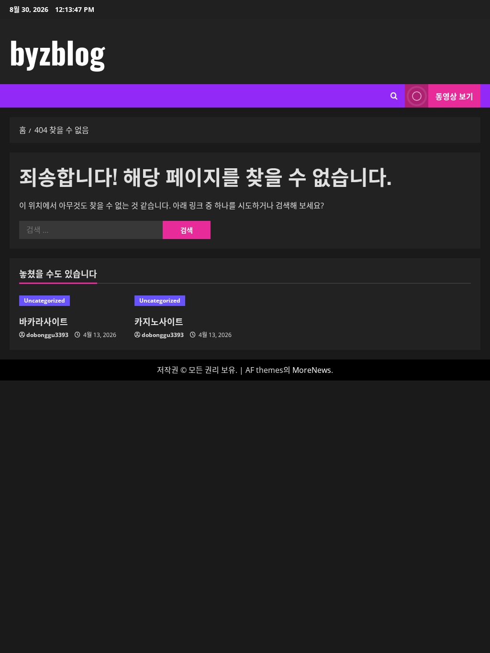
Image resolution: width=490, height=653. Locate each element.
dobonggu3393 (47, 335)
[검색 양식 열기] (394, 96)
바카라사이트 (43, 321)
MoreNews (311, 370)
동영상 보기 (454, 96)
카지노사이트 (158, 321)
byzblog (57, 51)
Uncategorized (44, 300)
